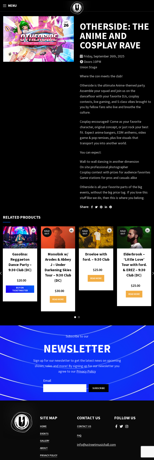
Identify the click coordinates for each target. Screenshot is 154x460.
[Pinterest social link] (101, 207)
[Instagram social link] (126, 426)
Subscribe (98, 388)
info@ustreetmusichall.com (96, 444)
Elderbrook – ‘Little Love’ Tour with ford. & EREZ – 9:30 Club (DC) (134, 264)
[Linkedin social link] (106, 207)
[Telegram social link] (110, 207)
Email (47, 380)
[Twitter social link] (96, 207)
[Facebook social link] (92, 207)
